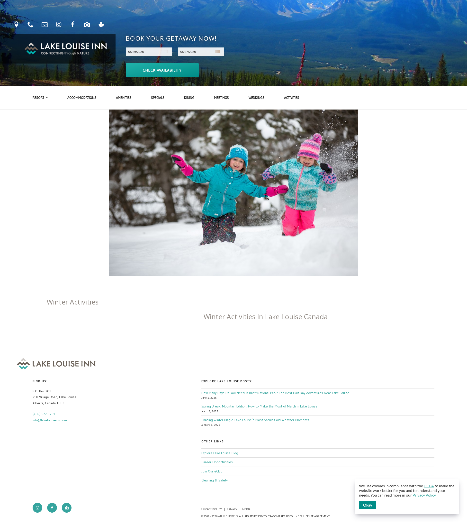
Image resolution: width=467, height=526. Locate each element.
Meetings (221, 97)
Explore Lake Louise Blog (219, 453)
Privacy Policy (211, 509)
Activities (291, 97)
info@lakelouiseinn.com (50, 420)
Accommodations (81, 97)
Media (246, 509)
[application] (407, 496)
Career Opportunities (217, 462)
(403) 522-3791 (44, 414)
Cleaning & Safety (214, 480)
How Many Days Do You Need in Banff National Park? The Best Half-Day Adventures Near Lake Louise (275, 393)
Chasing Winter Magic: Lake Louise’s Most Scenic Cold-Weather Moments (255, 420)
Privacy (232, 509)
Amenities (123, 97)
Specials (157, 97)
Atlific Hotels (227, 516)
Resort (38, 97)
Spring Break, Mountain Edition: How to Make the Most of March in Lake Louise (259, 406)
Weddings (256, 97)
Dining (189, 97)
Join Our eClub (212, 471)
